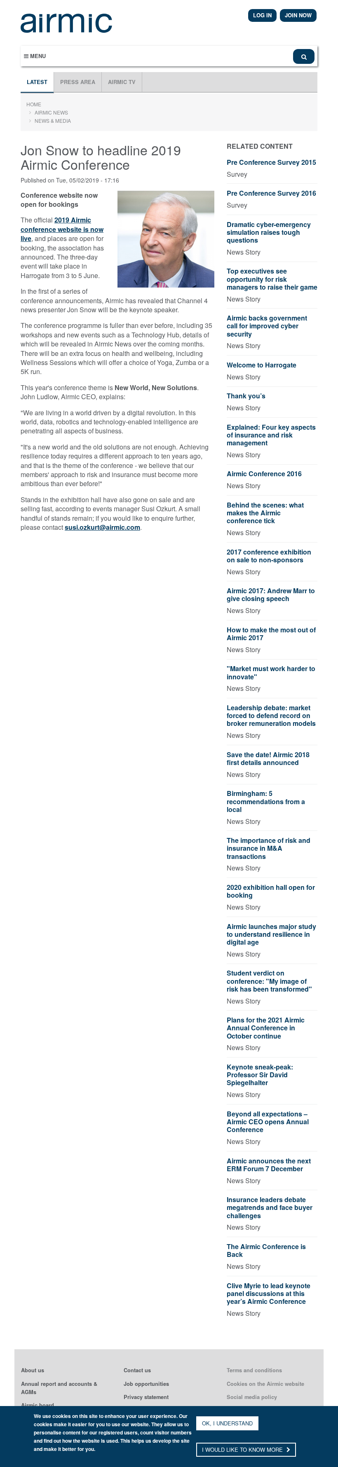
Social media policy (252, 1397)
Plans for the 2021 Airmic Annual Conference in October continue (266, 1028)
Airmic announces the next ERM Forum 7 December (269, 1165)
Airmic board (37, 1405)
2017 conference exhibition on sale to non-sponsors (269, 556)
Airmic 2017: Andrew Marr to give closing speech (271, 595)
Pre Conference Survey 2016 (271, 193)
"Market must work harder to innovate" (271, 672)
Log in (262, 15)
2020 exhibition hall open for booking (271, 891)
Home (33, 104)
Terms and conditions (254, 1370)
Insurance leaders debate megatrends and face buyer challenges (269, 1208)
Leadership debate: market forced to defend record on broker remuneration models (271, 716)
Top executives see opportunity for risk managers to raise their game (272, 279)
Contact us (137, 1370)
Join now (298, 15)
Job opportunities (146, 1383)
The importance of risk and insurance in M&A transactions (268, 848)
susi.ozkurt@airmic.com (102, 527)
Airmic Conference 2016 (264, 474)
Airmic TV (122, 82)
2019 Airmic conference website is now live (62, 229)
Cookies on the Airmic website (265, 1383)
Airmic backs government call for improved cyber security (267, 326)
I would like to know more (243, 1449)
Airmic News (51, 112)
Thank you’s (246, 396)
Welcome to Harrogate (261, 365)
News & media (53, 120)
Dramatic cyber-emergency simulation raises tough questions (269, 232)
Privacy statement (146, 1397)
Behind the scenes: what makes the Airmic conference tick (265, 513)
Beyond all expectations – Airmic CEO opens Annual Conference (268, 1122)
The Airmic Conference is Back (266, 1250)
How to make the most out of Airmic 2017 (271, 634)
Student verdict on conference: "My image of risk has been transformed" (269, 981)
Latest (37, 82)
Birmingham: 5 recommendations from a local (266, 801)
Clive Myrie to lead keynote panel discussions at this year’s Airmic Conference (268, 1294)
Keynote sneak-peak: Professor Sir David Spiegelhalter (260, 1075)
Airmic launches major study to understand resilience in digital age (271, 934)
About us (32, 1370)
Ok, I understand (227, 1423)
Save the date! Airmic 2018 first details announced (268, 759)
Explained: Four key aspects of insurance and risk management (271, 435)
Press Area (77, 82)
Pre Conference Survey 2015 (271, 162)
